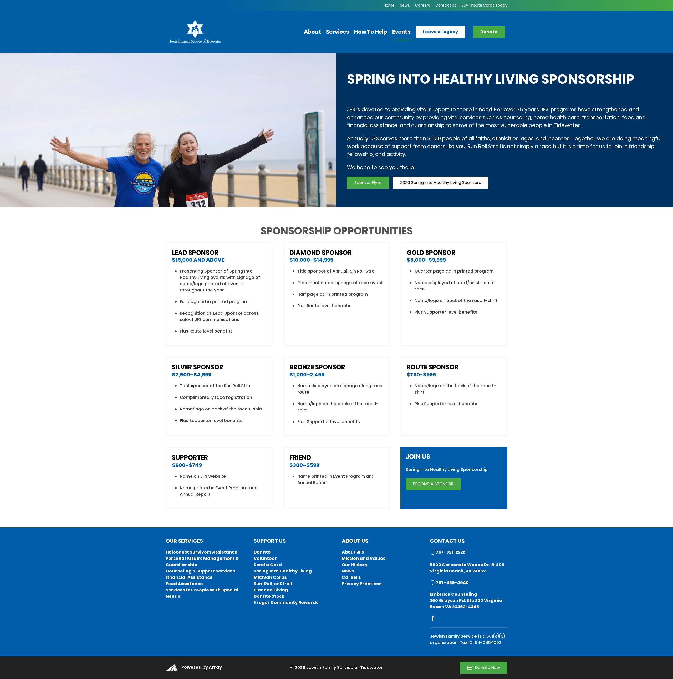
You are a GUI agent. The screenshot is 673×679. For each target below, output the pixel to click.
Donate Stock (269, 596)
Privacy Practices (361, 584)
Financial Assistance (189, 577)
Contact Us (445, 5)
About (312, 32)
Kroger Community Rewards (286, 603)
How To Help (370, 32)
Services (337, 32)
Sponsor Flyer (367, 182)
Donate (262, 552)
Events (401, 32)
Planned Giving (271, 590)
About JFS (353, 552)
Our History (355, 565)
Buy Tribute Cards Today (484, 5)
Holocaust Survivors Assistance (201, 552)
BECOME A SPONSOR (433, 484)
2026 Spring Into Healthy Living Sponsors (440, 182)
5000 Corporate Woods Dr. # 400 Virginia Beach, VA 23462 (467, 568)
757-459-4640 (452, 583)
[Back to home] (195, 31)
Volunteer (265, 558)
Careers (422, 5)
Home (389, 5)
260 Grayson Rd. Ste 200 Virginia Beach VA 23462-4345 (466, 603)
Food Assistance (184, 584)
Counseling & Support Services (200, 571)
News (405, 5)
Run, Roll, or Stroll (273, 584)
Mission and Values (363, 558)
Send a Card (268, 565)
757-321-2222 (450, 552)
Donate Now (487, 668)
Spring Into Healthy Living (283, 571)
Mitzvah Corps (270, 577)
